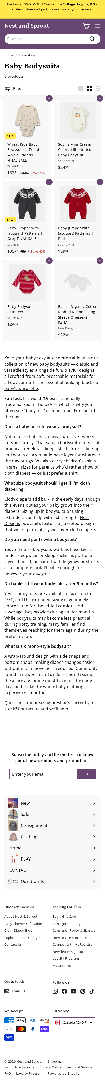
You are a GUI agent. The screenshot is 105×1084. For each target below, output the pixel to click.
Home (8, 55)
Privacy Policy (50, 1067)
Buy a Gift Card (64, 916)
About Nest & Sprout (21, 916)
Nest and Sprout (26, 25)
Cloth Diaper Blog (18, 930)
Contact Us (13, 944)
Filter (17, 88)
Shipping (55, 1061)
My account (61, 965)
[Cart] (86, 26)
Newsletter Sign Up (67, 951)
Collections (27, 55)
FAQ (7, 1073)
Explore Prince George (22, 937)
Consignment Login (68, 923)
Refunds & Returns (19, 1067)
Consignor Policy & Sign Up (73, 930)
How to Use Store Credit (71, 937)
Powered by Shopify (64, 1073)
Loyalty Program (65, 958)
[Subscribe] (86, 774)
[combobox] (52, 39)
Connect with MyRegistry (72, 944)
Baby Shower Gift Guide (23, 923)
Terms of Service (79, 1067)
